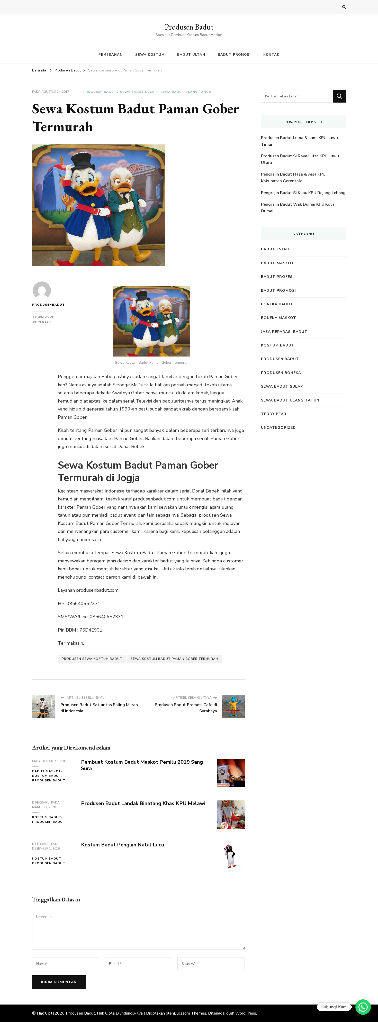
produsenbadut (41, 305)
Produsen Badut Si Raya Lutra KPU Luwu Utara (300, 159)
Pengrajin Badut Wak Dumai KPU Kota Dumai (298, 208)
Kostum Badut (46, 776)
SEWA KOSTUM (150, 54)
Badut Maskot (46, 771)
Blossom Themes (190, 1013)
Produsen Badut (189, 27)
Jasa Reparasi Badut (284, 331)
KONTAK (271, 54)
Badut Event (275, 249)
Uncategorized (278, 427)
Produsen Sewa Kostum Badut (92, 659)
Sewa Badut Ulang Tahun (185, 92)
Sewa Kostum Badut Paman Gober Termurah (174, 659)
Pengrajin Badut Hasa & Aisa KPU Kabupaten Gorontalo (293, 177)
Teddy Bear (273, 414)
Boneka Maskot (278, 317)
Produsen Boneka (281, 372)
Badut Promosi (278, 290)
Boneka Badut (277, 304)
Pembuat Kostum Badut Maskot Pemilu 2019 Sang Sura (142, 765)
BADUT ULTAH (191, 54)
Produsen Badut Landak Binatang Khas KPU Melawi (143, 803)
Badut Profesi (277, 276)
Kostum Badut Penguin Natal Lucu (122, 844)
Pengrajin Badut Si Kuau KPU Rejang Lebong (303, 193)
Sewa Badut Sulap (138, 92)
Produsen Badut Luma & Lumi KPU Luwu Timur (299, 141)
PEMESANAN (110, 54)
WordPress (245, 1013)
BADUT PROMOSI (234, 54)
